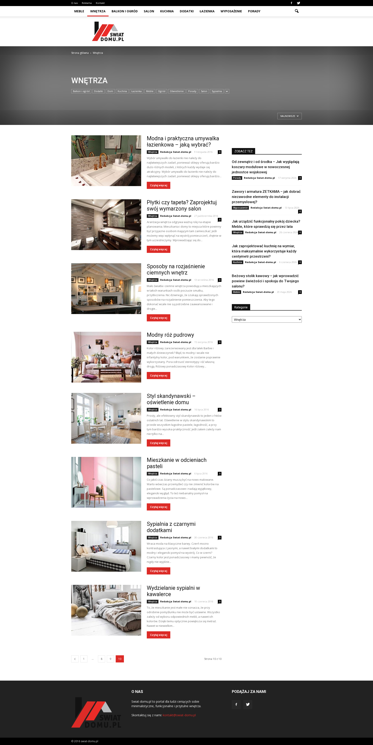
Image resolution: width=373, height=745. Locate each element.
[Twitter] (298, 3)
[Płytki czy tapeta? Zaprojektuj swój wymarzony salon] (106, 224)
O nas (74, 3)
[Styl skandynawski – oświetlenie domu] (106, 418)
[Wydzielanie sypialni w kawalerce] (106, 610)
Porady (254, 11)
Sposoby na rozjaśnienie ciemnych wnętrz (176, 269)
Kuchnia (167, 11)
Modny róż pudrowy (170, 335)
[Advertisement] (223, 31)
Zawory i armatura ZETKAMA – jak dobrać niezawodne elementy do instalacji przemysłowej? (266, 196)
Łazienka (207, 11)
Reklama (87, 3)
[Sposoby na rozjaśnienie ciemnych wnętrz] (106, 288)
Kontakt (100, 3)
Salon (149, 11)
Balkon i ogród (125, 11)
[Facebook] (291, 3)
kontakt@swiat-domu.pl (179, 715)
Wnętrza (98, 11)
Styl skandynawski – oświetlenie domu (171, 399)
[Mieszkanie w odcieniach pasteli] (106, 482)
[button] (296, 11)
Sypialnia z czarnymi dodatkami (171, 527)
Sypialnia (217, 91)
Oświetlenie (177, 91)
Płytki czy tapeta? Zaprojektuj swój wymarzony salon (182, 205)
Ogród (161, 91)
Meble (79, 11)
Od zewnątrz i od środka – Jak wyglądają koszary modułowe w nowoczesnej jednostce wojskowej (265, 167)
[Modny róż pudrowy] (106, 357)
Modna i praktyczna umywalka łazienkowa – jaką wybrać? (183, 141)
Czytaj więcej (158, 185)
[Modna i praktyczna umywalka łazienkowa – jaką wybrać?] (106, 160)
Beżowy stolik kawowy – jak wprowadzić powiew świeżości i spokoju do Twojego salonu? (265, 281)
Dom (110, 91)
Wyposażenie (231, 11)
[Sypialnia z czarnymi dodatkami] (106, 546)
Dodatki (187, 11)
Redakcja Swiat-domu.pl (175, 151)
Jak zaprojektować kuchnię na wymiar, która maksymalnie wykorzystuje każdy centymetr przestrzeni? (264, 251)
